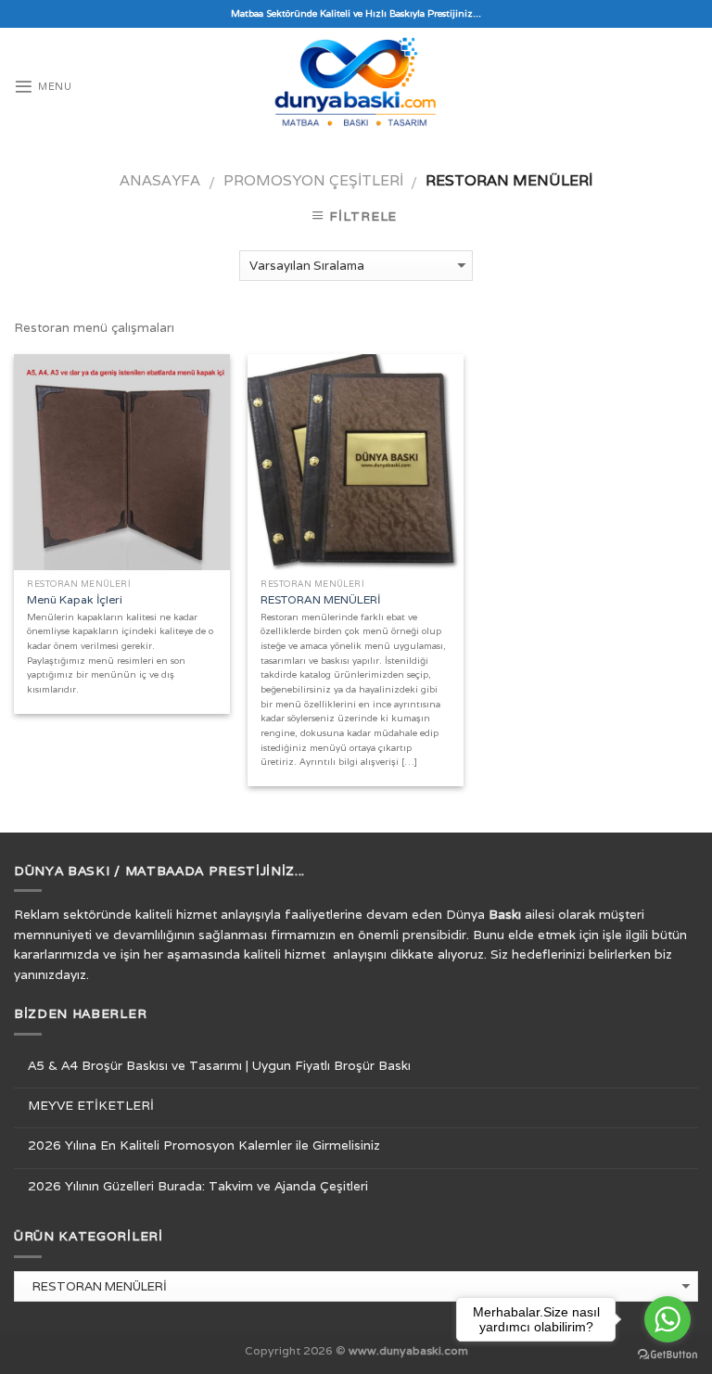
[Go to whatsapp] (667, 1319)
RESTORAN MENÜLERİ (320, 599)
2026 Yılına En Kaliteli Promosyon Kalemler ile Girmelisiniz (204, 1145)
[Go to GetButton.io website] (667, 1355)
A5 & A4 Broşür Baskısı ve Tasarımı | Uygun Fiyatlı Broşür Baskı (219, 1065)
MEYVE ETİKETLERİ (91, 1105)
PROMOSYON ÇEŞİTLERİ (313, 180)
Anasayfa (160, 180)
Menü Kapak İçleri (74, 599)
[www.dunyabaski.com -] (356, 87)
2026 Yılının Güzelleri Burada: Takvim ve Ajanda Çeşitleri (198, 1185)
